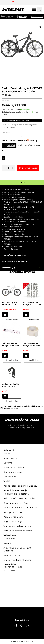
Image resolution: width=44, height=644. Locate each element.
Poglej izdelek (12, 319)
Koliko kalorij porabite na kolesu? (21, 486)
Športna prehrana (13, 472)
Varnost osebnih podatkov (17, 526)
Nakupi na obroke (13, 512)
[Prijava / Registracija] (9, 2)
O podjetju (9, 538)
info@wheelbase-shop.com (18, 560)
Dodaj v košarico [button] (26, 314)
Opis (22, 182)
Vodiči (7, 481)
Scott (31, 112)
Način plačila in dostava (16, 494)
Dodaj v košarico (29, 168)
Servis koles (10, 476)
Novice (7, 543)
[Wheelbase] (13, 9)
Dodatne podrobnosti (15, 261)
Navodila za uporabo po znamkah (21, 507)
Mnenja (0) (8, 267)
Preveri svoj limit (37, 17)
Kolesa (7, 453)
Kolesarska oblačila (14, 467)
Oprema (8, 463)
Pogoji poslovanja (13, 521)
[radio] (3, 158)
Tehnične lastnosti (14, 255)
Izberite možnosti (5, 314)
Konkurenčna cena (14, 517)
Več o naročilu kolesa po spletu (16, 120)
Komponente (10, 458)
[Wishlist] (4, 2)
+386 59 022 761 (12, 555)
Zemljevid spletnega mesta (18, 530)
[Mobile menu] (34, 9)
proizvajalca (25, 109)
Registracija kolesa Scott (16, 503)
